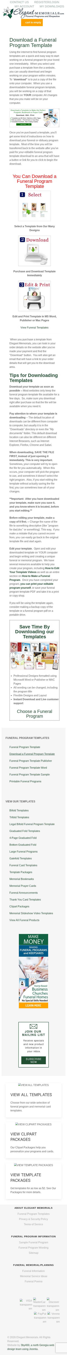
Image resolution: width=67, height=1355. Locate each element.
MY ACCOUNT (24, 6)
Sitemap (33, 1252)
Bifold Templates (19, 810)
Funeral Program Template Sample (29, 774)
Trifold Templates (19, 817)
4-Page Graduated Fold (23, 838)
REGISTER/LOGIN (46, 2)
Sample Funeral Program (33, 1242)
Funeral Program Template (24, 747)
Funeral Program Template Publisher (30, 760)
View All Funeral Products (24, 920)
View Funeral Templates (34, 327)
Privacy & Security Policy (33, 1219)
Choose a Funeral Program (34, 714)
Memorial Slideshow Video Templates (31, 913)
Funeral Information (33, 1271)
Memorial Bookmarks (21, 879)
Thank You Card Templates (25, 899)
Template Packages (20, 872)
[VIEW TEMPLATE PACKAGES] (33, 1181)
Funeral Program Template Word (28, 767)
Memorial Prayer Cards (22, 886)
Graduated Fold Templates (24, 831)
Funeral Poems (33, 1281)
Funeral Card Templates (23, 865)
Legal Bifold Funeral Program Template (32, 824)
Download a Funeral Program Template (32, 754)
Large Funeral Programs (23, 851)
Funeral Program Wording (33, 1247)
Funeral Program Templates (34, 1213)
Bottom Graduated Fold (22, 844)
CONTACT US (19, 2)
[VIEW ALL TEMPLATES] (33, 1100)
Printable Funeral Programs (25, 781)
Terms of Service (33, 1224)
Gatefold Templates (20, 858)
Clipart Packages (19, 906)
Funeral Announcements (23, 892)
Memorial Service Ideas (33, 1276)
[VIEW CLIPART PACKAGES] (33, 1140)
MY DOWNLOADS (52, 6)
